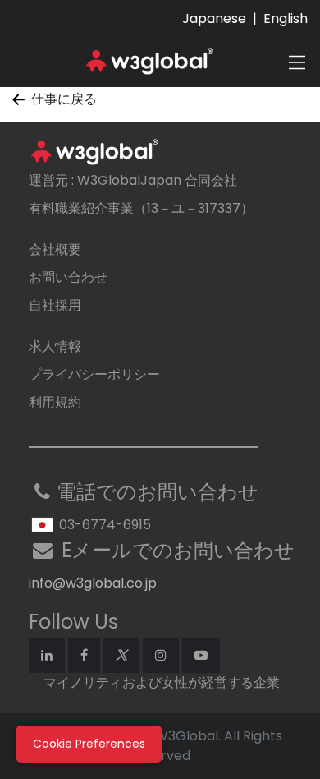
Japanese (214, 18)
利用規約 (55, 402)
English (285, 18)
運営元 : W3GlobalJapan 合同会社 (133, 180)
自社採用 (55, 305)
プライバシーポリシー (94, 374)
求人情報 (55, 346)
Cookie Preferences (89, 743)
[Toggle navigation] (297, 62)
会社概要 (55, 249)
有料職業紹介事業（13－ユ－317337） (141, 208)
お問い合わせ (68, 277)
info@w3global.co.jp (93, 583)
